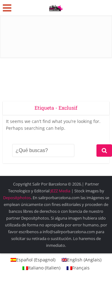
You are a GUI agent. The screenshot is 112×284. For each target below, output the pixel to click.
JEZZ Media (60, 191)
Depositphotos (17, 197)
